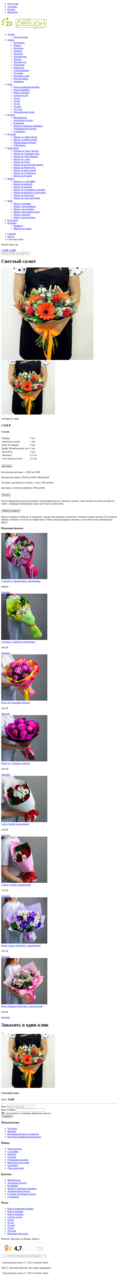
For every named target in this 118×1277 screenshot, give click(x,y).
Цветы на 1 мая (22, 159)
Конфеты (18, 225)
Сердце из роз (21, 95)
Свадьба (11, 1157)
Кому (10, 200)
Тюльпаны (19, 42)
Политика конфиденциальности (24, 1136)
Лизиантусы (20, 62)
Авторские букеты (23, 120)
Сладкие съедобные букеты (21, 1194)
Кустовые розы (21, 76)
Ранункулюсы (21, 78)
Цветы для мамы (22, 203)
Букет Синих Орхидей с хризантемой (21, 945)
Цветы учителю (22, 214)
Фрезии (18, 59)
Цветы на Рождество (24, 167)
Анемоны (19, 81)
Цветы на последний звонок (28, 164)
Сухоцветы (19, 131)
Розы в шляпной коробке (27, 87)
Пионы (17, 45)
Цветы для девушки (24, 209)
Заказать (5, 592)
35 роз (17, 103)
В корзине (12, 220)
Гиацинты (19, 67)
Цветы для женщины (25, 206)
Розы (10, 84)
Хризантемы (20, 56)
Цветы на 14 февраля (25, 173)
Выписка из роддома (18, 1162)
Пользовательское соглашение (23, 1134)
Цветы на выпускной (25, 170)
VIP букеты (19, 145)
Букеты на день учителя (26, 151)
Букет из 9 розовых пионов (15, 702)
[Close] (2, 1033)
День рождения (15, 1168)
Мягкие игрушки (22, 228)
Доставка (12, 6)
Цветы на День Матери (26, 156)
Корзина (11, 1131)
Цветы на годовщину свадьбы (29, 189)
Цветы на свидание (24, 195)
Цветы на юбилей (23, 184)
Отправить (7, 1116)
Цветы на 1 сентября (24, 181)
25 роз (17, 101)
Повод (10, 178)
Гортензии (19, 65)
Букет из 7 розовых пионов (15, 763)
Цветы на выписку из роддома (30, 192)
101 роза (18, 109)
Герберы (18, 51)
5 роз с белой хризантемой (15, 824)
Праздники (13, 148)
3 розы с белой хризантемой (16, 884)
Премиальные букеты (25, 142)
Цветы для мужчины (24, 217)
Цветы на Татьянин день (26, 153)
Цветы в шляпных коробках (28, 126)
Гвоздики (18, 48)
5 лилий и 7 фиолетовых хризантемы (20, 581)
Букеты (11, 114)
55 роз (10, 1228)
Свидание (12, 1165)
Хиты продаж (21, 37)
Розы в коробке (22, 89)
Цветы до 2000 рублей (25, 139)
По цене (11, 134)
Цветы (10, 40)
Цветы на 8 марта (23, 176)
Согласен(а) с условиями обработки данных (27, 1113)
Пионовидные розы (24, 112)
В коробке (19, 123)
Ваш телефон (8, 1110)
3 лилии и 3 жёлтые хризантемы (18, 642)
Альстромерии (21, 70)
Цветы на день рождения (27, 198)
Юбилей (11, 1154)
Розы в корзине (22, 92)
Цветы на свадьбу (23, 187)
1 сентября (12, 1151)
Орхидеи (18, 53)
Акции (11, 34)
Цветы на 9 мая (22, 162)
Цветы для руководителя (26, 212)
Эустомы (18, 73)
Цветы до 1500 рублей (25, 137)
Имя (3, 1106)
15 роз (17, 98)
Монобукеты (20, 117)
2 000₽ (4, 250)
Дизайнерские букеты (25, 128)
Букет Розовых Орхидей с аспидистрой (22, 1006)
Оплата (11, 9)
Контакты (12, 12)
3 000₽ (12, 250)
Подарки (12, 223)
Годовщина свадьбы (17, 1159)
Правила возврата (10, 511)
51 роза (17, 106)
